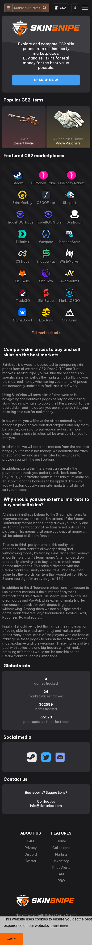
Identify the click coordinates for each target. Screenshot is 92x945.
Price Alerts (61, 867)
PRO (61, 881)
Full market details (46, 333)
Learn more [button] (59, 926)
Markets (61, 854)
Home (61, 841)
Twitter (30, 861)
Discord (31, 854)
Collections (61, 848)
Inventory (61, 861)
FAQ (30, 841)
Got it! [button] (12, 939)
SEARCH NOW (46, 80)
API (61, 874)
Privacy (31, 848)
